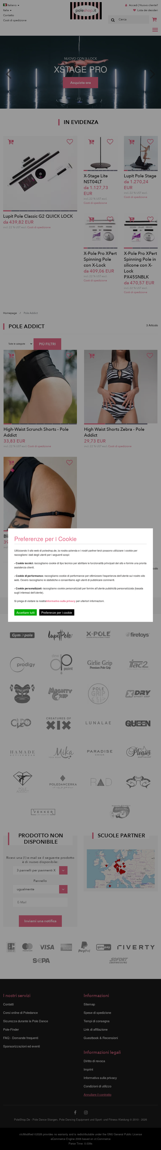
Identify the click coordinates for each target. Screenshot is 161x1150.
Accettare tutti (25, 612)
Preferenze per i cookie (56, 612)
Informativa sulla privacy (60, 601)
